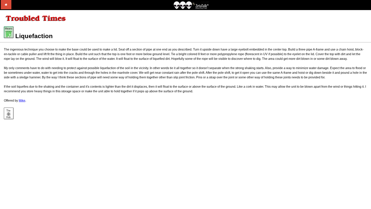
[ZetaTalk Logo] (191, 8)
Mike (22, 100)
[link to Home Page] (6, 8)
